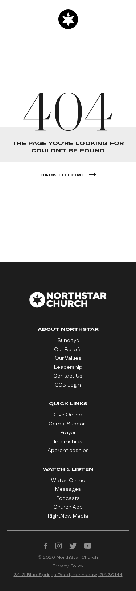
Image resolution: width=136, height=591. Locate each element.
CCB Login (68, 385)
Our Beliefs (68, 349)
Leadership (68, 367)
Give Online (68, 414)
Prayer (68, 432)
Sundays (68, 340)
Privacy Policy (68, 565)
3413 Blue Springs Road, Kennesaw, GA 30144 (68, 574)
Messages (68, 489)
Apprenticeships (68, 450)
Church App (68, 507)
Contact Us (68, 376)
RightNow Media (68, 516)
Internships (68, 441)
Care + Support (68, 424)
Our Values (68, 358)
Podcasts (68, 498)
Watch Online (68, 480)
